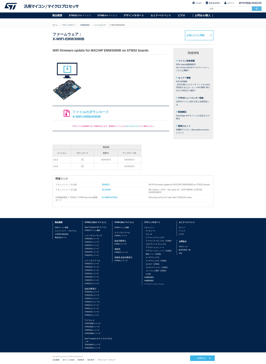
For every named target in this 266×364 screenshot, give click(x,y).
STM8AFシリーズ (121, 252)
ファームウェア (100, 25)
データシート (151, 231)
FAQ (180, 253)
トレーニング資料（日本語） (156, 271)
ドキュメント (149, 227)
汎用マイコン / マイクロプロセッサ (51, 6)
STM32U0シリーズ (92, 312)
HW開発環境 (149, 277)
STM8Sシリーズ (120, 236)
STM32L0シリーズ (92, 315)
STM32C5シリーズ (92, 264)
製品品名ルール (60, 237)
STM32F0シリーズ (92, 280)
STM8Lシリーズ (120, 244)
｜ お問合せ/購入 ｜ (203, 15)
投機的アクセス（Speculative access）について (193, 129)
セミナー (182, 227)
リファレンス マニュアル (155, 237)
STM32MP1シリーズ (92, 348)
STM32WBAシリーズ (92, 323)
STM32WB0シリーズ (92, 333)
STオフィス (183, 247)
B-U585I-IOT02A (109, 197)
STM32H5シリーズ (92, 249)
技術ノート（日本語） (154, 254)
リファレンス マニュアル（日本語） (159, 241)
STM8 (107, 15)
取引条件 (91, 360)
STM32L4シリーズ (92, 305)
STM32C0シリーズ (92, 284)
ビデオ (181, 15)
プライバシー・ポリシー (107, 360)
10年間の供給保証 (61, 234)
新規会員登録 (214, 3)
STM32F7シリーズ (92, 245)
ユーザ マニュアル (152, 257)
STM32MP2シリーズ (92, 345)
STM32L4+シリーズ (92, 302)
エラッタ (149, 234)
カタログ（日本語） (153, 264)
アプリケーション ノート (155, 247)
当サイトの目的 (68, 360)
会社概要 (56, 360)
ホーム (55, 25)
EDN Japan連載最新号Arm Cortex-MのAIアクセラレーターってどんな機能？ (193, 66)
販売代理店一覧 (184, 250)
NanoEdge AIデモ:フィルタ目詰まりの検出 (192, 115)
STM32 (80, 15)
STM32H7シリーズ (92, 242)
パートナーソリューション (154, 284)
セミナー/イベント (161, 15)
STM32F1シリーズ (92, 274)
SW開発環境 (84, 25)
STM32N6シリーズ (92, 239)
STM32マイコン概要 (92, 230)
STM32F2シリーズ (92, 255)
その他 (148, 274)
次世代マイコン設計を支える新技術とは (192, 101)
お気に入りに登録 (195, 35)
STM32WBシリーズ (92, 327)
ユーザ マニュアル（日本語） (157, 261)
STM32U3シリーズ (92, 292)
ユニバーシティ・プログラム (65, 231)
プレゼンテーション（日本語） (157, 267)
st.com (198, 3)
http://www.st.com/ (132, 126)
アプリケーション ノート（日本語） (159, 251)
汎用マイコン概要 (61, 227)
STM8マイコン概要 (121, 227)
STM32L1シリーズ (92, 308)
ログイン (231, 3)
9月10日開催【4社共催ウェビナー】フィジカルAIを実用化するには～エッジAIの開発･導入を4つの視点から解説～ (193, 84)
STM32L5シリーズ (92, 298)
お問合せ (201, 358)
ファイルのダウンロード (90, 114)
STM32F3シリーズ (92, 270)
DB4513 (105, 184)
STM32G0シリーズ (92, 277)
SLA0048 (106, 189)
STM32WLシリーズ (92, 330)
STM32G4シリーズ (92, 267)
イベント (182, 231)
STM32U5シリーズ (92, 295)
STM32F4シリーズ (92, 252)
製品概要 (57, 15)
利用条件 (81, 360)
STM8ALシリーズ (121, 261)
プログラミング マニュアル (156, 244)
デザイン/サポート (133, 15)
